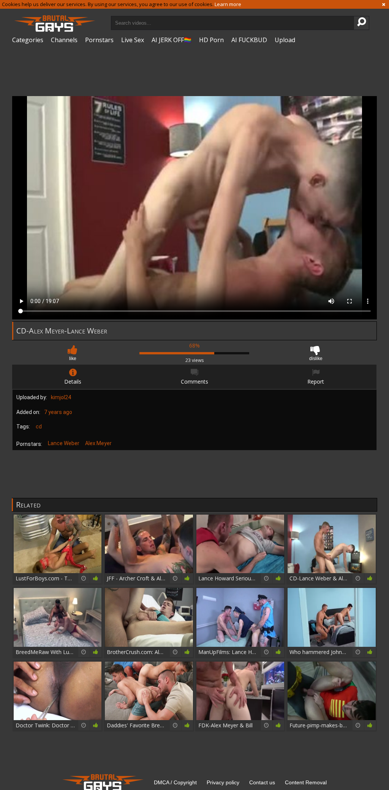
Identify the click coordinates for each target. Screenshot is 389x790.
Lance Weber (63, 443)
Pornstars (99, 40)
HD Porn (211, 40)
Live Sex (132, 40)
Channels (64, 40)
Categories (27, 40)
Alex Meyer (98, 443)
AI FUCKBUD (249, 40)
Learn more (228, 4)
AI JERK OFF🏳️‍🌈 (171, 40)
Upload (285, 40)
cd (39, 426)
